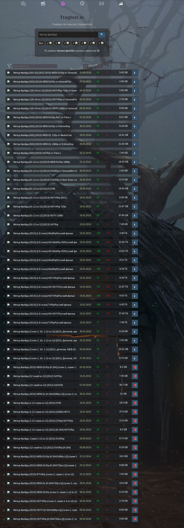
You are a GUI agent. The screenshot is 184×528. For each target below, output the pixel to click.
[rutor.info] (49, 43)
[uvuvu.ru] (75, 43)
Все (41, 43)
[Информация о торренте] (8, 72)
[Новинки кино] (43, 3)
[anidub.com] (66, 43)
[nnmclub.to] (58, 43)
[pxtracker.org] (101, 43)
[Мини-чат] (23, 3)
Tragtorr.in (72, 17)
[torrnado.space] (92, 43)
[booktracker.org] (83, 43)
